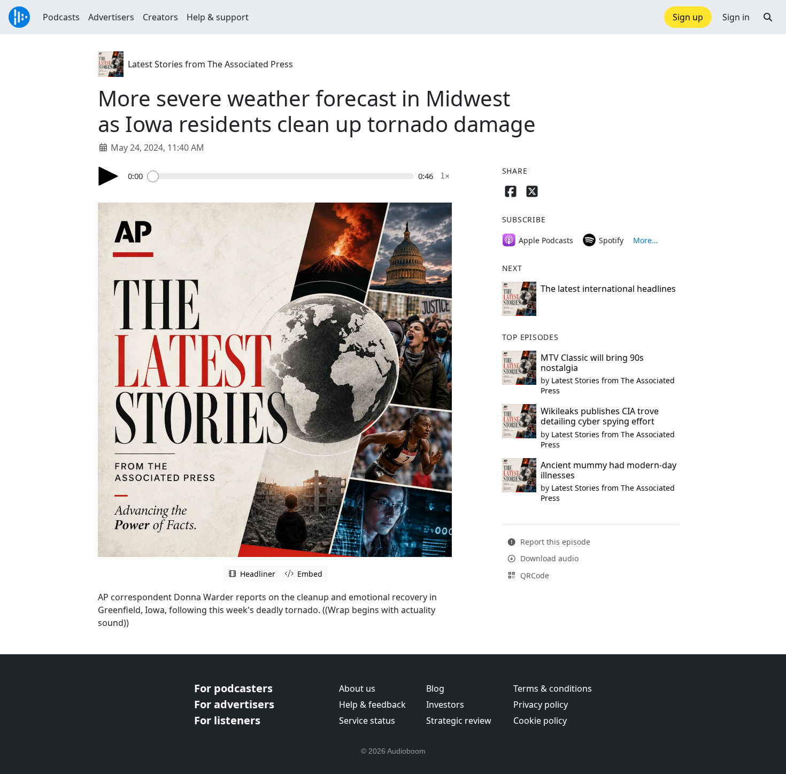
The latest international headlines (608, 289)
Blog (435, 688)
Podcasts (61, 17)
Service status (367, 720)
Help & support (218, 17)
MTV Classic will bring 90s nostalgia (592, 363)
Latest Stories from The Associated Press (210, 64)
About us (357, 688)
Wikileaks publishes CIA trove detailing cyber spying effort (600, 416)
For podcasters (233, 688)
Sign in (736, 17)
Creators (160, 17)
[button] (767, 17)
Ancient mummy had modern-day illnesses (608, 470)
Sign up (688, 17)
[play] (108, 176)
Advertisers (111, 17)
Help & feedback (372, 704)
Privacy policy (540, 704)
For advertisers (234, 704)
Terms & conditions (552, 688)
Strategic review (458, 720)
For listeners (227, 720)
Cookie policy (540, 720)
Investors (445, 704)
